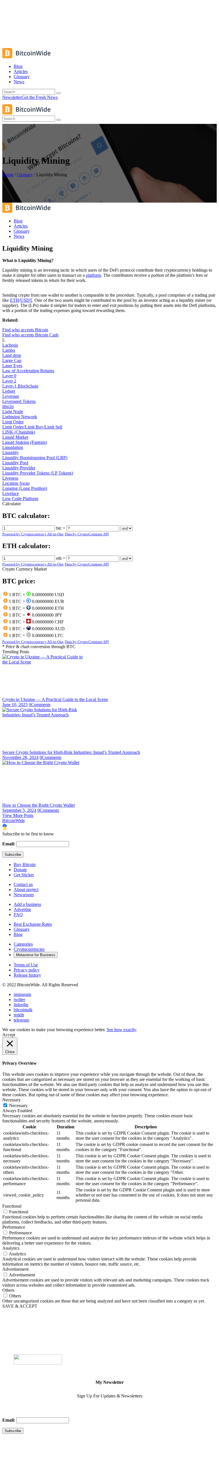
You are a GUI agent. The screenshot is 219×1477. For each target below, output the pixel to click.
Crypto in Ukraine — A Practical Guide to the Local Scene (55, 699)
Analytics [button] (10, 1248)
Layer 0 (9, 375)
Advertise (22, 909)
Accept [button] (8, 1034)
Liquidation (12, 447)
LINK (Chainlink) (18, 432)
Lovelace (10, 493)
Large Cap (11, 360)
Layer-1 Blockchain (20, 386)
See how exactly (121, 1029)
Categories (23, 944)
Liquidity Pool (15, 462)
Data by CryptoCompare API (87, 534)
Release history (27, 975)
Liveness (10, 478)
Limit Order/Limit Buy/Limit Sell (32, 427)
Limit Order (13, 421)
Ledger (8, 391)
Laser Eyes (12, 365)
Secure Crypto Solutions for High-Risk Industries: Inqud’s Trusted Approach (71, 752)
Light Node (12, 411)
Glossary (25, 174)
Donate (20, 869)
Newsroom (24, 894)
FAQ (18, 914)
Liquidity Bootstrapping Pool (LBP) (34, 457)
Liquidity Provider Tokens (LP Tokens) (37, 473)
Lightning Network (19, 416)
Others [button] (8, 1290)
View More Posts (17, 815)
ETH (14, 300)
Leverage (10, 396)
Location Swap (16, 483)
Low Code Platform (20, 498)
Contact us (23, 884)
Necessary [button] (11, 1099)
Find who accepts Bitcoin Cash (30, 334)
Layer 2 (9, 380)
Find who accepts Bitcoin (25, 329)
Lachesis (10, 345)
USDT (26, 300)
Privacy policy (27, 970)
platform (93, 275)
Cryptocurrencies (29, 949)
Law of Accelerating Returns (28, 370)
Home (7, 174)
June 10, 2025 (15, 704)
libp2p (8, 406)
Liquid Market (15, 437)
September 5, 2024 (19, 810)
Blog (18, 934)
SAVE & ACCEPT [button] (19, 1306)
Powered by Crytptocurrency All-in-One (33, 534)
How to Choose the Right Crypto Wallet (38, 805)
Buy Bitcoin (25, 864)
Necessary (18, 1105)
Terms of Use (26, 964)
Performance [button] (13, 1227)
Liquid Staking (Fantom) (24, 442)
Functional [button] (11, 1206)
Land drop (11, 355)
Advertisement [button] (15, 1269)
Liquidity (10, 452)
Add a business (27, 904)
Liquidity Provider (18, 467)
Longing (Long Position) (24, 488)
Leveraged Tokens (19, 401)
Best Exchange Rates (33, 924)
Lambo (8, 350)
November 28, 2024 (20, 757)
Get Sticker (24, 874)
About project (26, 889)
